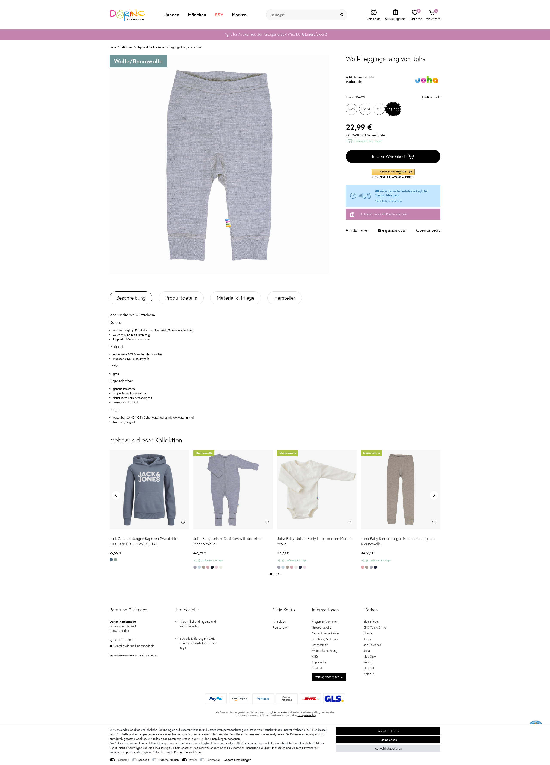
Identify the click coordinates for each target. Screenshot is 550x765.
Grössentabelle (321, 627)
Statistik (143, 760)
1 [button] (271, 574)
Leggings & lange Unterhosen (186, 47)
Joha (367, 651)
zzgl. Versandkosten (373, 135)
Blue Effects (371, 622)
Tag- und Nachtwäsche (151, 47)
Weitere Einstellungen (237, 760)
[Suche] (342, 15)
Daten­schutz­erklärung (188, 752)
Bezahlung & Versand (325, 639)
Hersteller (284, 298)
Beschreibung (131, 298)
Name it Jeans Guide (325, 633)
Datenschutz (320, 645)
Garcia (368, 633)
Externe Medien (169, 760)
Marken (239, 15)
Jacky (367, 639)
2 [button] (275, 574)
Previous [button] (116, 495)
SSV (219, 15)
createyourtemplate (307, 715)
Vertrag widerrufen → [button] (329, 677)
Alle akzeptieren (388, 731)
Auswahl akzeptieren (388, 748)
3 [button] (279, 574)
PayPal (192, 760)
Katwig (368, 662)
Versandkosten (280, 712)
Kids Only (370, 656)
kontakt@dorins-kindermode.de (134, 646)
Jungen (171, 15)
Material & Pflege (235, 298)
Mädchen (197, 15)
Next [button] (434, 495)
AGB (315, 656)
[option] (275, 34)
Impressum (319, 662)
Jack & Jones (372, 645)
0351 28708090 (430, 230)
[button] (393, 173)
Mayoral (369, 668)
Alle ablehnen (388, 740)
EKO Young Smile (375, 627)
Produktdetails (181, 298)
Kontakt (317, 668)
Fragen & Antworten (325, 622)
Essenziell (122, 760)
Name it (369, 674)
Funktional (213, 760)
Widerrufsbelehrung (324, 651)
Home (113, 47)
